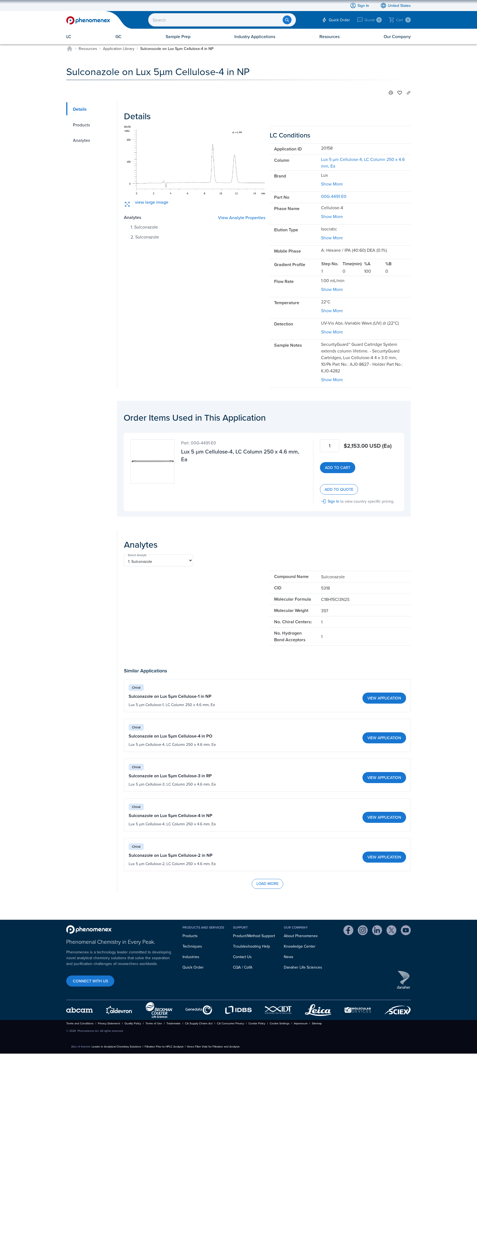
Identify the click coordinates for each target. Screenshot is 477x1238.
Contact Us (242, 956)
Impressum (301, 1023)
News (288, 956)
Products (190, 936)
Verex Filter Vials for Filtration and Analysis (213, 1046)
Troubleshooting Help (251, 946)
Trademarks (173, 1023)
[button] (391, 93)
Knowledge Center (300, 946)
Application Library (118, 48)
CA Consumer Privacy (230, 1023)
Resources (88, 48)
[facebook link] (348, 931)
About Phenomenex (301, 936)
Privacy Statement (109, 1023)
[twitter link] (391, 931)
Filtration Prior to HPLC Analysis (164, 1046)
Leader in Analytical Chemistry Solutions (116, 1046)
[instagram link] (363, 931)
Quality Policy (132, 1023)
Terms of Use (153, 1023)
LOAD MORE (267, 883)
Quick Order (193, 967)
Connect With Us (90, 981)
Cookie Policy (256, 1023)
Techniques (192, 946)
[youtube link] (406, 931)
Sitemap (317, 1023)
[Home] (69, 48)
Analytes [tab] (81, 140)
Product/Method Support (254, 936)
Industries (190, 956)
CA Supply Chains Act (199, 1023)
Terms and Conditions (80, 1023)
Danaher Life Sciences (303, 967)
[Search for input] (287, 19)
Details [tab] (80, 109)
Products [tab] (81, 125)
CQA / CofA (242, 967)
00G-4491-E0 (333, 196)
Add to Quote (339, 489)
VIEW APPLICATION (384, 698)
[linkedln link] (377, 931)
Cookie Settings (280, 1023)
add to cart (337, 467)
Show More (332, 184)
